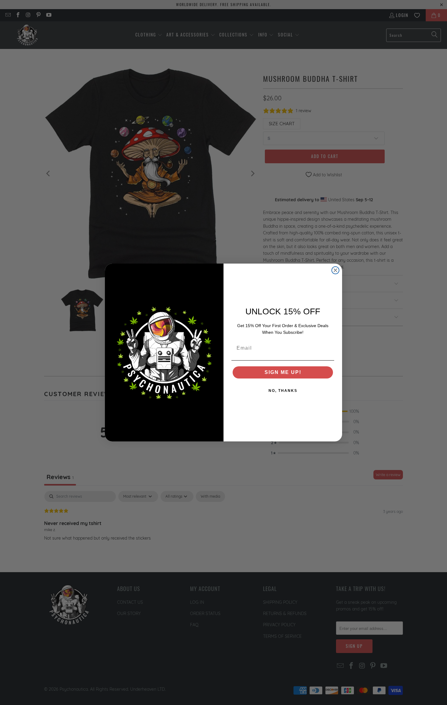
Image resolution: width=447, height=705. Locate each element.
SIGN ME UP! (283, 372)
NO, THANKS (283, 391)
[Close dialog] (335, 270)
